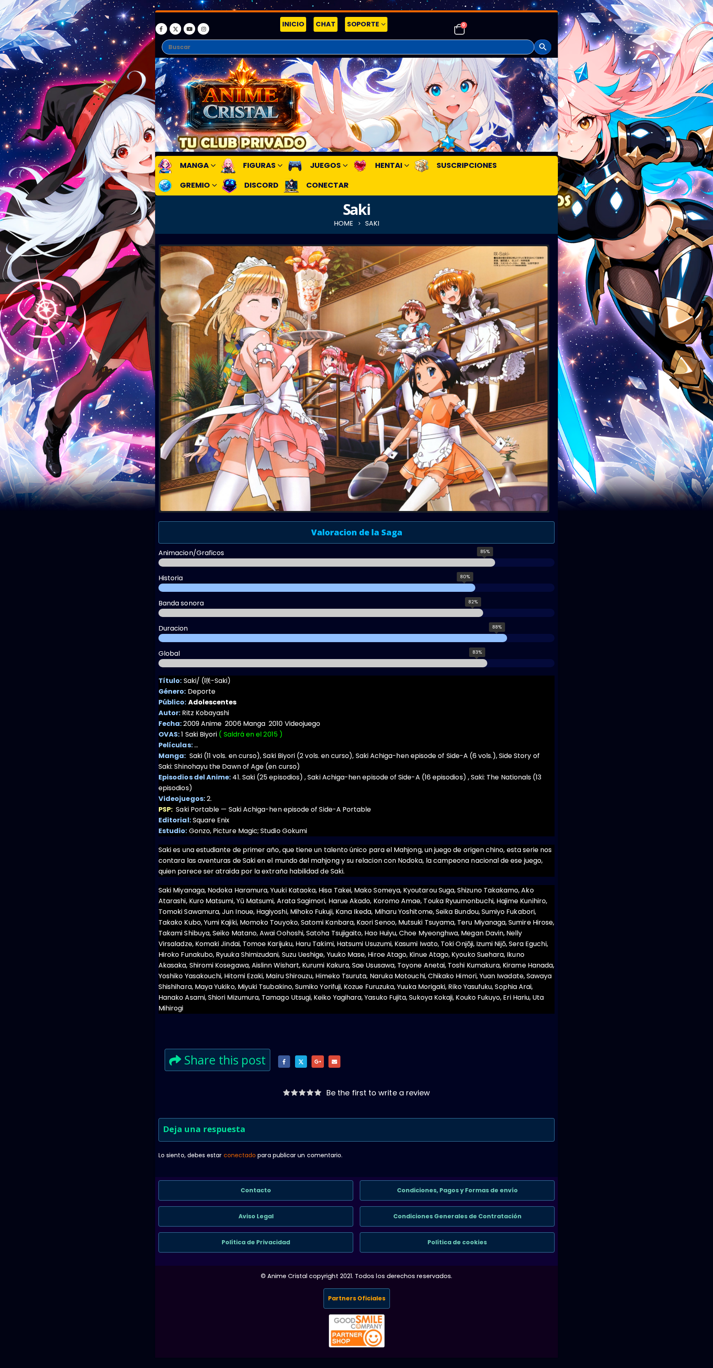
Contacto (256, 1190)
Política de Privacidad (256, 1242)
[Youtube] (189, 29)
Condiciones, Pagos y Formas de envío (457, 1190)
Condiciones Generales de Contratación (457, 1216)
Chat (325, 24)
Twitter (301, 1061)
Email (334, 1061)
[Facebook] (161, 29)
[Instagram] (203, 29)
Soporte (363, 24)
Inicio (293, 24)
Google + (317, 1061)
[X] (175, 29)
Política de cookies (457, 1242)
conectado (240, 1155)
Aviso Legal (256, 1216)
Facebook (284, 1061)
